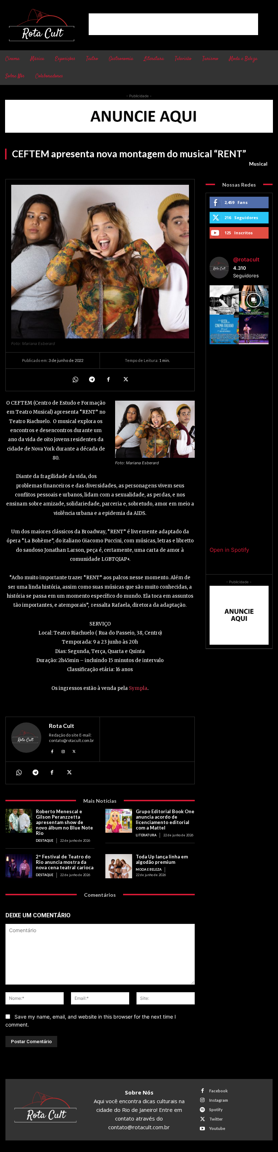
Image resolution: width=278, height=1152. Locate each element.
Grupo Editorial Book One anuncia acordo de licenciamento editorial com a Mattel (165, 819)
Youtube (217, 1128)
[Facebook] (108, 379)
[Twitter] (125, 379)
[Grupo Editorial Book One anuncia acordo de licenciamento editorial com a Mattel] (118, 821)
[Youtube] (202, 1128)
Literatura (146, 835)
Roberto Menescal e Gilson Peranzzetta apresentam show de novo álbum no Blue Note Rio (64, 822)
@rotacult (246, 259)
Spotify (216, 1109)
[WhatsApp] (75, 379)
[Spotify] (202, 1109)
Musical (258, 164)
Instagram (218, 1100)
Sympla (137, 688)
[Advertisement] (173, 24)
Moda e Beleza (148, 869)
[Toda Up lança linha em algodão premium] (118, 866)
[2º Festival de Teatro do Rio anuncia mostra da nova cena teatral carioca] (18, 866)
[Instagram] (63, 750)
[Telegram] (91, 379)
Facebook (218, 1090)
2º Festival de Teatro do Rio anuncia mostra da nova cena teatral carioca (64, 862)
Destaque (44, 840)
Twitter (216, 1119)
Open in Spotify (229, 549)
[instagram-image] (224, 300)
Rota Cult (61, 725)
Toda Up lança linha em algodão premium (162, 859)
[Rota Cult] (26, 739)
